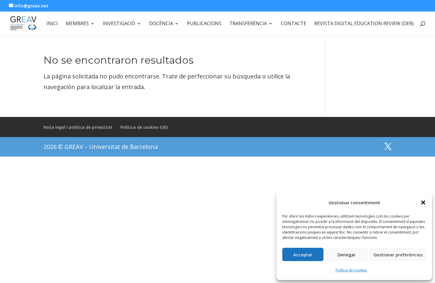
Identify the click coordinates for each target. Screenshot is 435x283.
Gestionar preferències (398, 255)
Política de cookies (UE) (144, 127)
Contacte (293, 24)
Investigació (119, 24)
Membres (77, 24)
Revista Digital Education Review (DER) (364, 24)
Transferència (248, 24)
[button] (423, 202)
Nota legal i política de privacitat (78, 127)
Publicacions (204, 24)
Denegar (347, 255)
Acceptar (302, 255)
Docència (161, 24)
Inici (52, 24)
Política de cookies (351, 270)
